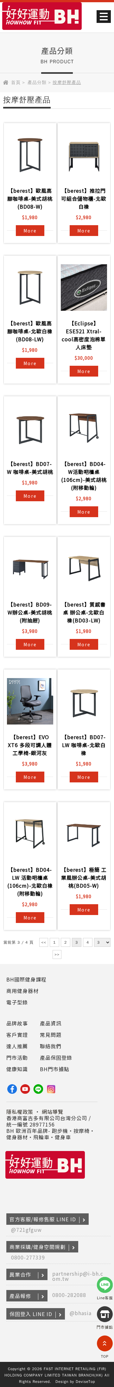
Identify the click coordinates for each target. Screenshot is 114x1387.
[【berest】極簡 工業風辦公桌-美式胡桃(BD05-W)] (84, 834)
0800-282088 (69, 1295)
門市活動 (17, 1057)
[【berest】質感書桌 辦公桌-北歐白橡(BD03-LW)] (84, 568)
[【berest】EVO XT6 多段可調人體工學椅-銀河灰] (30, 701)
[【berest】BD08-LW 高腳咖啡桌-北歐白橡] (30, 287)
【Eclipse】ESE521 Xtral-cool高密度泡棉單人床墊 (84, 335)
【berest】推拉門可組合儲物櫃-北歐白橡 (83, 198)
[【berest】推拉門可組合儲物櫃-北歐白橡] (84, 155)
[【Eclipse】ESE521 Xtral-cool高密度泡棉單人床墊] (84, 287)
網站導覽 (52, 1111)
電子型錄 (17, 1002)
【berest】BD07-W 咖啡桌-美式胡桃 (30, 467)
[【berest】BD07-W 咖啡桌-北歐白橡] (84, 701)
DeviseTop (85, 1381)
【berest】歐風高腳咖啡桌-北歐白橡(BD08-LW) (30, 331)
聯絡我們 (50, 1046)
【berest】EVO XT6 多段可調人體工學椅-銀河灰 (30, 745)
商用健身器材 (22, 991)
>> (57, 954)
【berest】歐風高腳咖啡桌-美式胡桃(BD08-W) (30, 198)
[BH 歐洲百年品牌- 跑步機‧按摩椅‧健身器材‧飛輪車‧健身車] (42, 30)
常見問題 (50, 1034)
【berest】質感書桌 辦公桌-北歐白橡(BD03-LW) (84, 612)
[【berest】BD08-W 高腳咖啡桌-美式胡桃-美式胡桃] (30, 155)
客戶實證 (17, 1034)
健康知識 (17, 1069)
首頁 (16, 82)
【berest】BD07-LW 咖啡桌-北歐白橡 (84, 745)
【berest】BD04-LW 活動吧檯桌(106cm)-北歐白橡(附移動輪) (30, 881)
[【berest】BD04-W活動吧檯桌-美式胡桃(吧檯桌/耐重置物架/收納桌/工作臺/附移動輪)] (84, 428)
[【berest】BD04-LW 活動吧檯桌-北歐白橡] (30, 834)
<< (43, 942)
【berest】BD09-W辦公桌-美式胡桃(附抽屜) (30, 612)
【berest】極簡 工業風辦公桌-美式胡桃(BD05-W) (84, 877)
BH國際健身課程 (26, 979)
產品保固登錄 (56, 1057)
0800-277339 (28, 1257)
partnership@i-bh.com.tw (77, 1276)
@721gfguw (26, 1229)
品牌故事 (17, 1023)
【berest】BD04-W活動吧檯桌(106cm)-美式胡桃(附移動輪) (84, 475)
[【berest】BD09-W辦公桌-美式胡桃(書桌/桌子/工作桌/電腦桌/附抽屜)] (30, 568)
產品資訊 (50, 1023)
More (30, 230)
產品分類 (37, 82)
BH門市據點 (54, 1069)
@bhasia (81, 1313)
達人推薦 (17, 1046)
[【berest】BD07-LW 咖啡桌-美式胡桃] (30, 428)
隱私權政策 (19, 1111)
